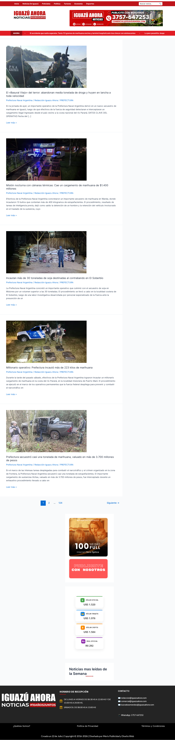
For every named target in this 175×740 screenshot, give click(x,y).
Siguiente (113, 502)
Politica (57, 4)
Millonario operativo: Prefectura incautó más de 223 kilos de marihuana (49, 367)
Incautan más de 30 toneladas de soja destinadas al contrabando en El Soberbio (54, 278)
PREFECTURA (66, 100)
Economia (78, 4)
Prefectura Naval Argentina (19, 100)
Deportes (90, 4)
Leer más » (11, 122)
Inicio (16, 4)
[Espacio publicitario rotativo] (116, 18)
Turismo (67, 4)
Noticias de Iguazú (30, 4)
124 (60, 502)
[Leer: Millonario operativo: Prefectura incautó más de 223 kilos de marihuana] (46, 341)
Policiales (46, 4)
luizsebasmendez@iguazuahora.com (137, 705)
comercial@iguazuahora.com (134, 701)
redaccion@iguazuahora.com (134, 698)
